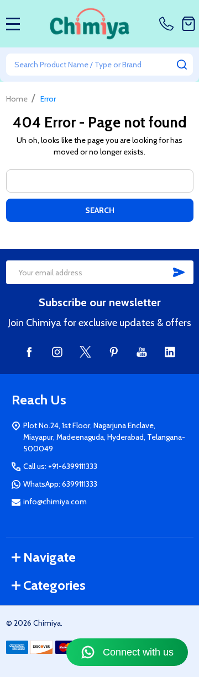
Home (17, 99)
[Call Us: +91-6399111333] (168, 24)
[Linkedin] (170, 351)
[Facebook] (29, 351)
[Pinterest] (114, 351)
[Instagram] (57, 351)
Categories (54, 585)
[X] (85, 351)
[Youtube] (142, 351)
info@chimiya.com (55, 502)
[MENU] (13, 24)
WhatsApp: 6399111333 (60, 484)
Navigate (49, 557)
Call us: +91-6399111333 (60, 466)
